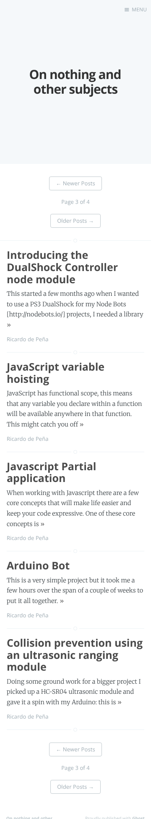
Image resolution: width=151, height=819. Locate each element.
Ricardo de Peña (28, 339)
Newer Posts (75, 183)
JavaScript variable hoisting (55, 373)
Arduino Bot (38, 565)
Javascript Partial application (51, 472)
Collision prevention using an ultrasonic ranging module (75, 655)
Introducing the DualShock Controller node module (62, 267)
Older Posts (75, 220)
